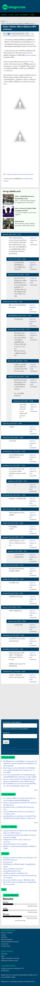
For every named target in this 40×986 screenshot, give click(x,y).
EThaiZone (6, 671)
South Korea (7, 36)
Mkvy (4, 607)
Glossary (16, 942)
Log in (32, 238)
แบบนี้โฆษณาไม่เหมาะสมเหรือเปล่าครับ (15, 873)
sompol (5, 593)
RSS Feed (4, 954)
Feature (4, 15)
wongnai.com (30, 981)
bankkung (6, 451)
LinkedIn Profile (9, 977)
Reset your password (10, 751)
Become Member (6, 939)
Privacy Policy (5, 946)
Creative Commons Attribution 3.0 (12, 968)
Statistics (4, 937)
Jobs (16, 15)
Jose (4, 234)
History (10, 933)
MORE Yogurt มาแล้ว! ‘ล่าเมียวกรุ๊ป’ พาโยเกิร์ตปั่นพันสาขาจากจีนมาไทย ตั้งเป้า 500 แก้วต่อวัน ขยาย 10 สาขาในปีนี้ (19, 770)
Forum (11, 15)
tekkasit (10, 377)
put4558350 (12, 316)
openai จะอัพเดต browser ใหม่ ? (13, 869)
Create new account (9, 747)
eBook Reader (24, 36)
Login (32, 15)
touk (9, 621)
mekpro (5, 565)
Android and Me (28, 174)
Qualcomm (15, 36)
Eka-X (10, 361)
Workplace (24, 15)
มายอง (5, 302)
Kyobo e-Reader (31, 55)
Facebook (9, 958)
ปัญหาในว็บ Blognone (10, 860)
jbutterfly (11, 329)
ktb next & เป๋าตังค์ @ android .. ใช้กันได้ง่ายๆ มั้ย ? (19, 880)
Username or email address (12, 722)
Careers (3, 935)
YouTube (16, 958)
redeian (5, 579)
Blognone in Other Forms (9, 961)
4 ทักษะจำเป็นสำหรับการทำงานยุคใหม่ (15, 844)
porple (10, 481)
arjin (4, 509)
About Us (4, 933)
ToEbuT (5, 523)
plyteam (5, 537)
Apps (2, 956)
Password (6, 733)
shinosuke (6, 495)
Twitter (3, 958)
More (36, 790)
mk (6, 34)
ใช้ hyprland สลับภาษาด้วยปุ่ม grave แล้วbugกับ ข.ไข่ (20, 858)
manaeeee (6, 635)
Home (3, 21)
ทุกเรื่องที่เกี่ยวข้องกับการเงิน (12, 871)
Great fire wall (7, 862)
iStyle (4, 423)
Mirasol (31, 36)
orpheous (6, 465)
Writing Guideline (7, 942)
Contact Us (4, 944)
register (32, 240)
